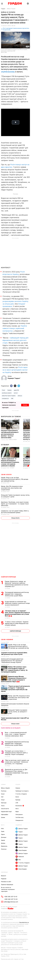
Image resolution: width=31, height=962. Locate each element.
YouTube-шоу (19, 817)
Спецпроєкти (19, 820)
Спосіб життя (5, 808)
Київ (2, 828)
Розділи (18, 784)
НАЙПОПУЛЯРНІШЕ (8, 577)
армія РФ (16, 390)
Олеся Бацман (22, 850)
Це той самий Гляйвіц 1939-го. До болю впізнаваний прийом (15, 511)
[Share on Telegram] (19, 386)
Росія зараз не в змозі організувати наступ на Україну (15, 369)
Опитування (19, 814)
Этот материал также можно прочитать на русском (16, 29)
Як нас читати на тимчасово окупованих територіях (8, 889)
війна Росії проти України (8, 395)
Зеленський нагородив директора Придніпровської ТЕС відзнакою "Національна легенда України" (12, 660)
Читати (25, 405)
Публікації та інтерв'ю (22, 791)
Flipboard (21, 856)
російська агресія (6, 393)
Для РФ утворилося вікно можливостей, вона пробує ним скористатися (12, 487)
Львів (2, 831)
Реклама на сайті (6, 881)
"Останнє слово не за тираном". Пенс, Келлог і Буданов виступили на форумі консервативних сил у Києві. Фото (17, 613)
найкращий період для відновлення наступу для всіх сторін (15, 340)
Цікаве (3, 817)
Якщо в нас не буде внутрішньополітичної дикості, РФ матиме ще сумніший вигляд (14, 479)
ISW (12, 398)
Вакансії (3, 875)
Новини (3, 784)
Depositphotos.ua (24, 922)
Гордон (3, 8)
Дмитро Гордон (23, 828)
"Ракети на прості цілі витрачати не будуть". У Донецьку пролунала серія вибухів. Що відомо (15, 688)
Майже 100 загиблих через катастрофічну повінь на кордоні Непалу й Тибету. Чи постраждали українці (14, 669)
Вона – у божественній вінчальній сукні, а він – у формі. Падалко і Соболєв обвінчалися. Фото (16, 734)
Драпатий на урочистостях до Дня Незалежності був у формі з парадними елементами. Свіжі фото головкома (16, 772)
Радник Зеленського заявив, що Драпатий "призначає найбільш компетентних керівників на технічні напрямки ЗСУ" (16, 584)
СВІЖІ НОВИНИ (7, 639)
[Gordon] (15, 3)
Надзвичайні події (6, 811)
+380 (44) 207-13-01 (10, 896)
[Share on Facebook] (11, 386)
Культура (3, 802)
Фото (17, 808)
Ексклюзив (19, 805)
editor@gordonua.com (11, 902)
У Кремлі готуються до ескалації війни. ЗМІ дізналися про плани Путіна (14, 653)
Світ (2, 797)
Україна (9, 390)
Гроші (2, 794)
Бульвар (5, 445)
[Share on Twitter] (15, 386)
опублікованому (8, 72)
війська (20, 395)
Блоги (17, 797)
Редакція (3, 878)
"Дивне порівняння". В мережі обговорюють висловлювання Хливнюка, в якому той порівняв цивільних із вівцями (10, 462)
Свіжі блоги (6, 474)
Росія (3, 390)
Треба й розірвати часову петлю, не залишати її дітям (17, 711)
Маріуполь (4, 846)
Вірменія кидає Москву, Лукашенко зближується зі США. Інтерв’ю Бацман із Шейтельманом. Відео (13, 679)
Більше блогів (15, 518)
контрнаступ (5, 398)
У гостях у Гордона (21, 794)
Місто (2, 825)
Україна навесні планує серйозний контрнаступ (15, 328)
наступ (16, 393)
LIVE (17, 802)
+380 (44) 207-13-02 (11, 899)
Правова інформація (7, 884)
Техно (3, 805)
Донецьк (3, 837)
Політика (3, 791)
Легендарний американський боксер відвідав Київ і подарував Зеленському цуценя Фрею (17, 594)
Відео (17, 811)
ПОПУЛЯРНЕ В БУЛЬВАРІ (11, 728)
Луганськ (3, 849)
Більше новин (15, 723)
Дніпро (3, 843)
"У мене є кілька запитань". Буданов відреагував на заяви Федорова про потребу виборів (16, 623)
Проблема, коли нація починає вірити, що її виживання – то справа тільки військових (15, 503)
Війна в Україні (11, 8)
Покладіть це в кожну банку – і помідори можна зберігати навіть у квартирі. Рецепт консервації (16, 752)
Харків (3, 840)
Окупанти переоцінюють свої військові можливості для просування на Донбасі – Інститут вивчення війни (9, 434)
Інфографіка (4, 814)
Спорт (3, 799)
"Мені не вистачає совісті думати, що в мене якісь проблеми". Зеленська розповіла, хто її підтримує (17, 761)
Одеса (3, 834)
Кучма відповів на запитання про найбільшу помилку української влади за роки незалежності (17, 603)
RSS (19, 859)
